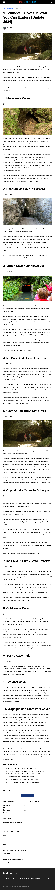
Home (8, 878)
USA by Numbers (10, 873)
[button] (4, 2)
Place (4, 8)
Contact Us (45, 878)
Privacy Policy (35, 878)
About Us (15, 878)
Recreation (10, 8)
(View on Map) (7, 104)
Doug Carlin (10, 27)
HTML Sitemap (24, 878)
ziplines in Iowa (33, 553)
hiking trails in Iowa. (25, 350)
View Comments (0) (27, 795)
